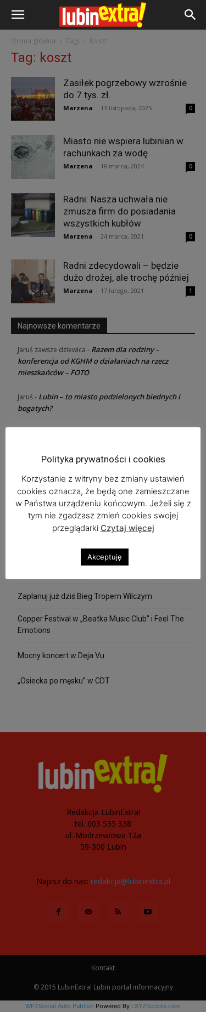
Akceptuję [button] (104, 556)
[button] (17, 15)
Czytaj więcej (127, 528)
